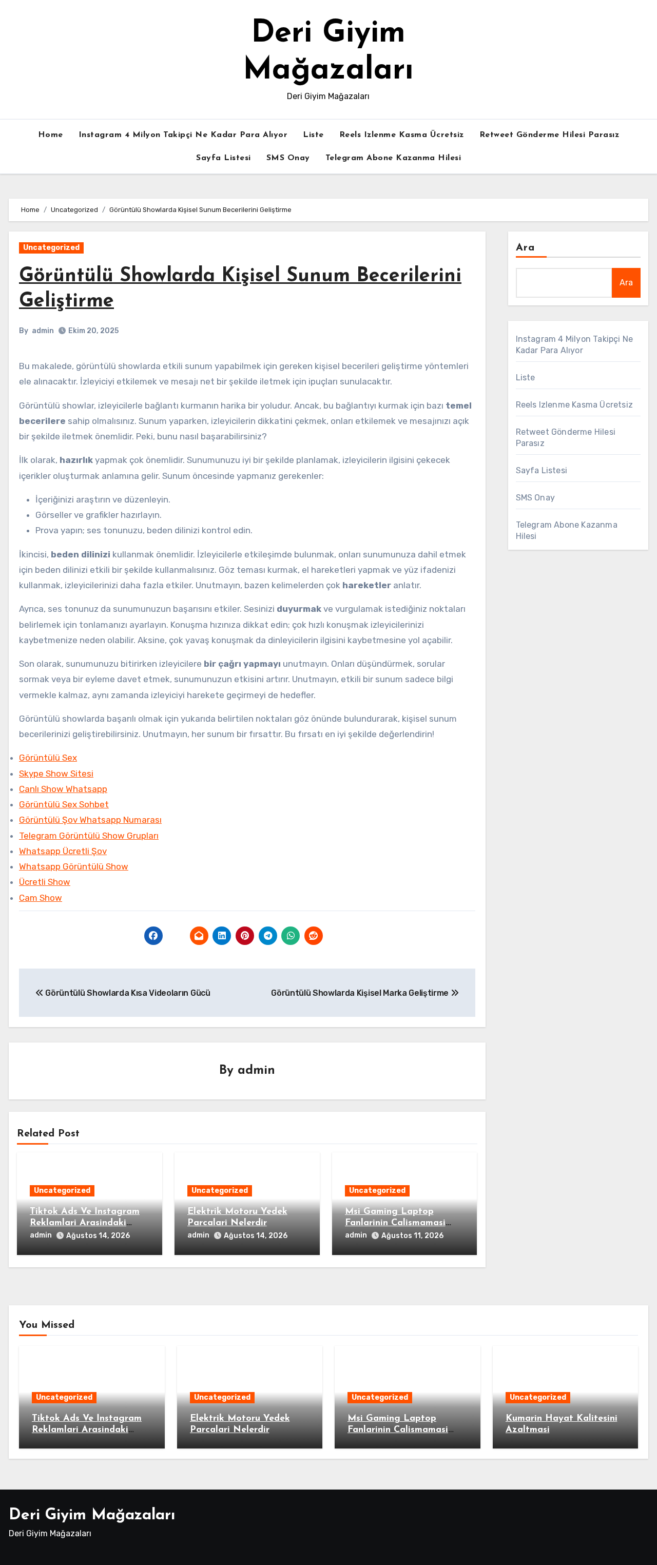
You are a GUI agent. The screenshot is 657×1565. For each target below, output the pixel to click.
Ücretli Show (44, 882)
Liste (313, 135)
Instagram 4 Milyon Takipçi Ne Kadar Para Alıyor (183, 135)
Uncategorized (51, 247)
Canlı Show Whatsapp (63, 789)
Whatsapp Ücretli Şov (63, 851)
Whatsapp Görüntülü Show (73, 866)
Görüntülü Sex (48, 757)
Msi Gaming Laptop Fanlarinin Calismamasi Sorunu (395, 1223)
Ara (525, 248)
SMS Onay (288, 158)
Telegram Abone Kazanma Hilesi (393, 158)
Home (50, 135)
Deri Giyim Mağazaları (92, 1515)
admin (43, 330)
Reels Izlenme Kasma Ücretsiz (401, 135)
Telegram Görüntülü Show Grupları (89, 835)
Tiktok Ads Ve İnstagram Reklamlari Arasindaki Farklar (85, 1223)
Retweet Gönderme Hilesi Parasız (549, 135)
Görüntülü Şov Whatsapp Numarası (90, 820)
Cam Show (40, 898)
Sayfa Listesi (223, 158)
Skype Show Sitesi (56, 773)
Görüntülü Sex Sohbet (64, 804)
